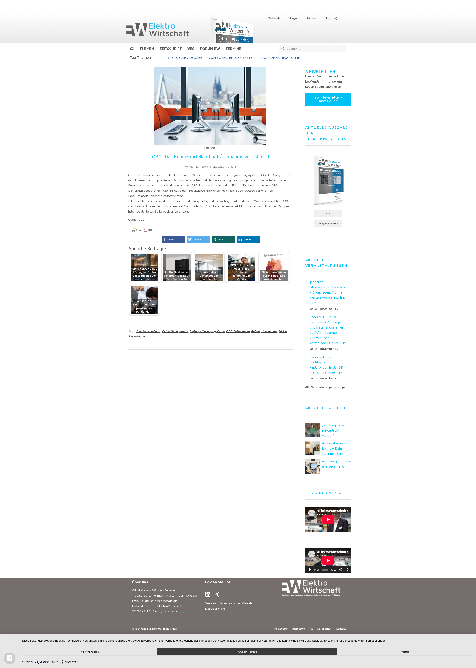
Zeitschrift (171, 48)
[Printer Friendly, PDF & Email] (142, 230)
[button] (173, 239)
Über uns (140, 582)
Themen (146, 48)
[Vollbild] (346, 570)
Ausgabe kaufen (328, 223)
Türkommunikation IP (280, 57)
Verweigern (90, 651)
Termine (233, 48)
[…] (182, 611)
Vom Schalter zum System (231, 57)
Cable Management (175, 331)
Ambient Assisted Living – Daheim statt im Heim (335, 448)
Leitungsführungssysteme (207, 331)
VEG (191, 48)
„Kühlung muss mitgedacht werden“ (333, 430)
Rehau (255, 331)
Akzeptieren (247, 651)
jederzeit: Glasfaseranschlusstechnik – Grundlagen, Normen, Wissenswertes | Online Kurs (329, 292)
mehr (405, 651)
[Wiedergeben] (310, 570)
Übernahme (269, 331)
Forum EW (210, 48)
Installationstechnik (223, 167)
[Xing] (217, 594)
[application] (328, 560)
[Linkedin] (208, 594)
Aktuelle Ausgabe (185, 57)
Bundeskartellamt (148, 331)
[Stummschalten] (340, 570)
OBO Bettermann (238, 331)
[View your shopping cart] (335, 18)
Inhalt (328, 213)
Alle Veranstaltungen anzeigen (326, 387)
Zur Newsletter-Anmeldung (328, 99)
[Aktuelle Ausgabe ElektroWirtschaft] (328, 180)
